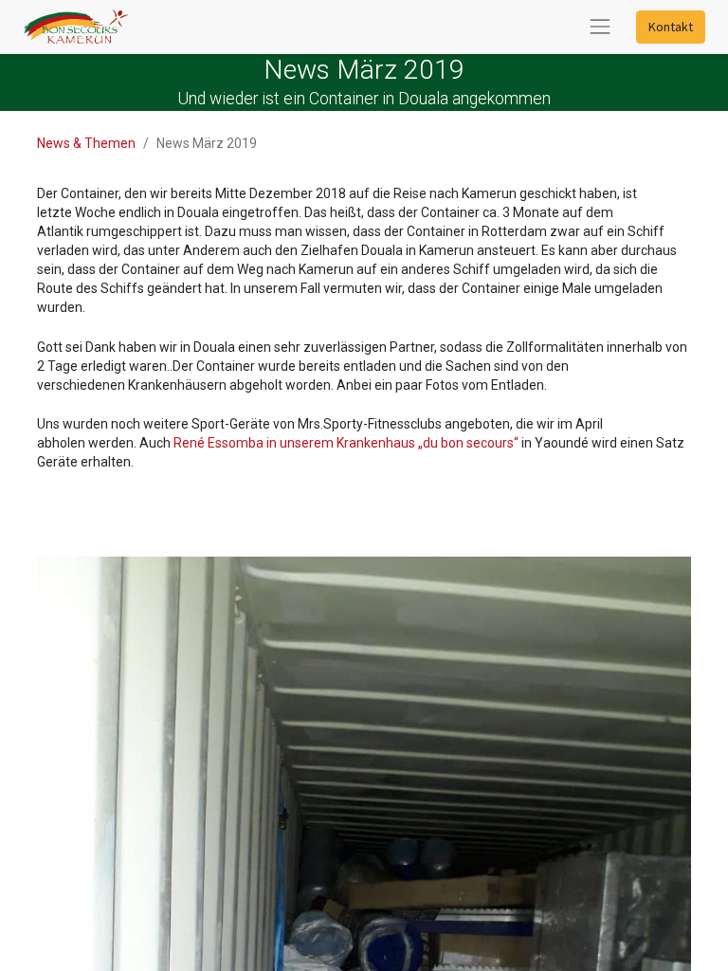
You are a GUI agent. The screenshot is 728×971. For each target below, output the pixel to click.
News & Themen (86, 143)
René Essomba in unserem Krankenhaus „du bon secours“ (347, 442)
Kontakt (670, 26)
